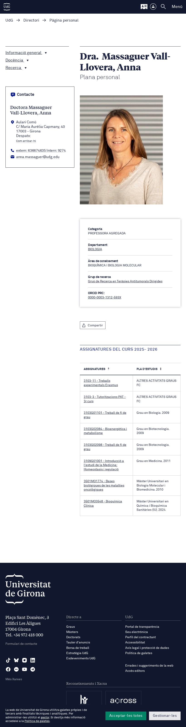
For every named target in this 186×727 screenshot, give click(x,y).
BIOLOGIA (95, 249)
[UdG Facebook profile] (8, 669)
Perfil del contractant (140, 637)
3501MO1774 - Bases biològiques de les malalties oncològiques (104, 485)
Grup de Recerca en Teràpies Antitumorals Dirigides (125, 281)
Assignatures (95, 369)
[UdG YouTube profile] (24, 669)
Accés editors (135, 670)
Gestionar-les (165, 715)
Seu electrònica (136, 632)
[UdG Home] (7, 7)
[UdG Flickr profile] (16, 669)
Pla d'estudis (147, 369)
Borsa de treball (77, 648)
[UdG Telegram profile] (32, 669)
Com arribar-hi (26, 141)
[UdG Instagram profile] (24, 660)
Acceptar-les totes (125, 715)
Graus (70, 626)
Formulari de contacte (21, 643)
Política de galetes (138, 653)
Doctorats (73, 637)
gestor (45, 717)
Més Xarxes (13, 679)
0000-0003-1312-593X (104, 297)
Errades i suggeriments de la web (149, 665)
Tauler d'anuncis (78, 642)
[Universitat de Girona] (28, 590)
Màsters (72, 632)
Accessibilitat (135, 642)
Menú (177, 7)
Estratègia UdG (77, 653)
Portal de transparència (142, 626)
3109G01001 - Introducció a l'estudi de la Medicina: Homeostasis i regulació (104, 465)
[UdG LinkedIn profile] (32, 660)
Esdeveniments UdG (80, 658)
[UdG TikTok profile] (8, 660)
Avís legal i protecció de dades (147, 648)
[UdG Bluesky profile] (16, 660)
